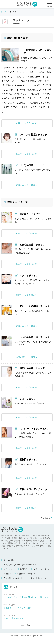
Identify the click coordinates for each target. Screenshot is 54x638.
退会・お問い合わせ (38, 578)
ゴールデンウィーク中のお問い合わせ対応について (26, 597)
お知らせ (13, 587)
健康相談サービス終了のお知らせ (18, 608)
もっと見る (45, 518)
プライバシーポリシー (42, 569)
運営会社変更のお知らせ (14, 618)
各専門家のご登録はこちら (27, 574)
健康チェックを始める (26, 123)
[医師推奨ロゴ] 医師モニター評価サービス (20, 565)
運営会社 (7, 574)
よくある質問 (9, 560)
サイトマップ (9, 569)
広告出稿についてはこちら (14, 578)
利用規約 (23, 569)
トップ (3, 12)
